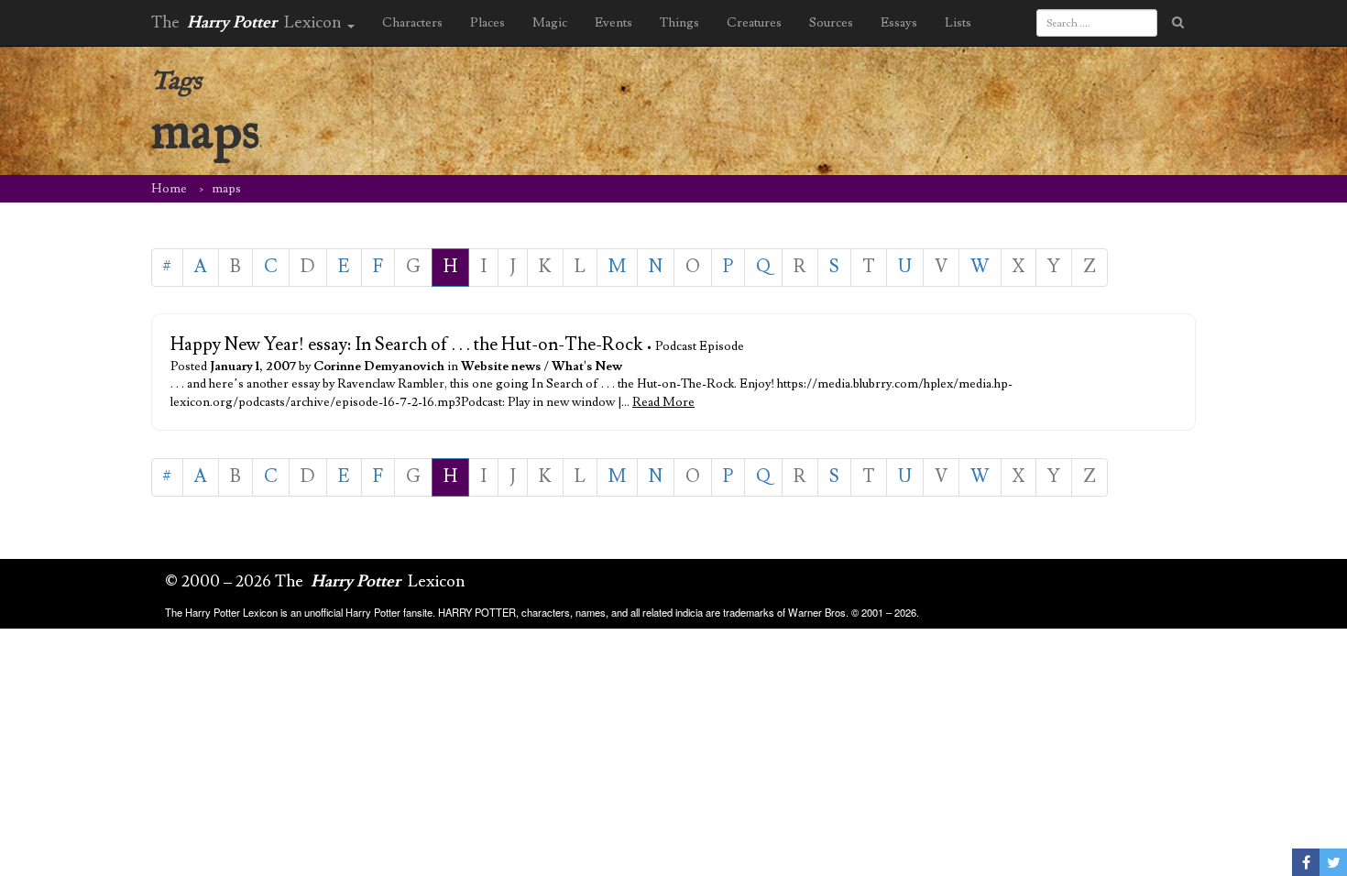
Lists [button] (958, 23)
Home (169, 189)
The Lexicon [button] (248, 22)
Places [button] (487, 23)
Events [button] (613, 23)
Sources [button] (831, 23)
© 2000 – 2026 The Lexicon (315, 581)
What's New (587, 366)
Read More (663, 402)
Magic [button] (549, 23)
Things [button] (679, 23)
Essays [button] (899, 23)
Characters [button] (412, 23)
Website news (501, 366)
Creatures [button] (754, 23)
